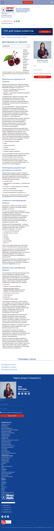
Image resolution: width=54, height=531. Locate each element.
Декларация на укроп (8, 365)
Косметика (3, 463)
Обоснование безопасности (7, 447)
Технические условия (5, 443)
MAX (22, 393)
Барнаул (3, 489)
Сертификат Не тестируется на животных (10, 440)
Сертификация (4, 425)
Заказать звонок (27, 2)
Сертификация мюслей (9, 369)
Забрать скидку (45, 31)
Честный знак (4, 450)
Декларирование (5, 427)
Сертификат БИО (5, 437)
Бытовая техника (5, 460)
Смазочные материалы (6, 473)
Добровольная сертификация (7, 432)
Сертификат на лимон (8, 367)
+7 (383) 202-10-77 (6, 21)
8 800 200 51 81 (19, 394)
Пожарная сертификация (6, 428)
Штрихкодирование (5, 451)
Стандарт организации (6, 444)
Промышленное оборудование (8, 472)
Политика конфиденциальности (40, 527)
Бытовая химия (4, 475)
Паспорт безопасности (6, 441)
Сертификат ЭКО (5, 438)
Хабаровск (3, 483)
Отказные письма (5, 454)
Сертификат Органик (5, 435)
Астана (2, 491)
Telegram (26, 393)
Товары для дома (5, 462)
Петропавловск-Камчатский (7, 492)
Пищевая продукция (5, 457)
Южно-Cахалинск (5, 494)
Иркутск (3, 488)
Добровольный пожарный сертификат (9, 429)
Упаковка (3, 470)
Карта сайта (50, 527)
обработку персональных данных (45, 73)
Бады (2, 464)
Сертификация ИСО (5, 434)
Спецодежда (4, 469)
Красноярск (4, 482)
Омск (2, 485)
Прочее (2, 478)
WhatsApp (29, 393)
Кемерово (3, 481)
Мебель (3, 467)
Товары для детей (5, 459)
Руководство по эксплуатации (8, 445)
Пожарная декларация (6, 431)
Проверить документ (5, 424)
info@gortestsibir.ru (6, 23)
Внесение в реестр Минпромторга (8, 453)
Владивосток (4, 486)
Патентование (4, 448)
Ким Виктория (42, 60)
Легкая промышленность (6, 466)
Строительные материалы (7, 476)
